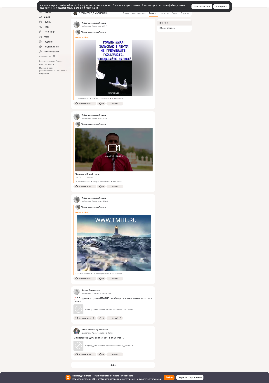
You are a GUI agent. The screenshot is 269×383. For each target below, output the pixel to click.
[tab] (126, 13)
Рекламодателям (46, 61)
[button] (84, 103)
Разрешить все (202, 6)
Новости (43, 64)
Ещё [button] (50, 64)
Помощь (59, 61)
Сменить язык (45, 56)
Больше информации (86, 7)
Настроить (221, 6)
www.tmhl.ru (81, 37)
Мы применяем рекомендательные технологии (53, 71)
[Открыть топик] (113, 300)
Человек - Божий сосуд (87, 174)
